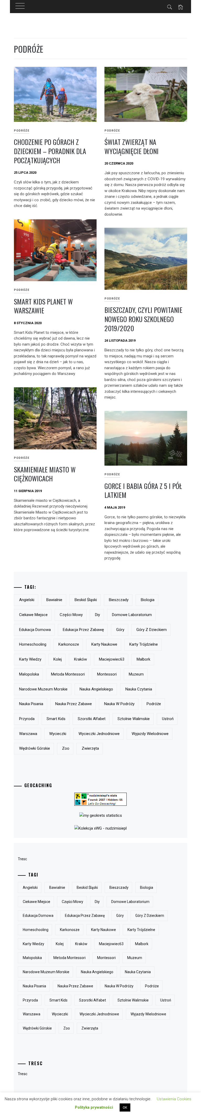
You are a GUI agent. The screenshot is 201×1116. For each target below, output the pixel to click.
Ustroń (168, 718)
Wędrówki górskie (34, 748)
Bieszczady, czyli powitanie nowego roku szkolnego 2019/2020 (143, 319)
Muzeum (136, 674)
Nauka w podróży (119, 703)
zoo (65, 748)
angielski (26, 599)
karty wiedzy (30, 659)
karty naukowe (104, 644)
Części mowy (71, 614)
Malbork (143, 659)
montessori (107, 674)
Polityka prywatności (94, 1107)
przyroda (27, 718)
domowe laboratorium (132, 614)
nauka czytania (138, 689)
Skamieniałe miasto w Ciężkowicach (45, 474)
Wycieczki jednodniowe (99, 733)
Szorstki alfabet (91, 718)
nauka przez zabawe (73, 703)
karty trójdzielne (143, 644)
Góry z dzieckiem (151, 629)
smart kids (56, 718)
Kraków (80, 659)
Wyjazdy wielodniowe (150, 733)
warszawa (28, 733)
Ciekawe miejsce (33, 614)
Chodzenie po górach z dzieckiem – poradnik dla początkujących (50, 151)
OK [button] (125, 1107)
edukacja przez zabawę (83, 629)
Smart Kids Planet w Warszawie (43, 306)
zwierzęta (90, 748)
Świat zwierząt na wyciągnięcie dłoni (131, 146)
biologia (147, 599)
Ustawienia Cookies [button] (174, 1099)
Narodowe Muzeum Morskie (43, 689)
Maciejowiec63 (111, 659)
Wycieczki (57, 733)
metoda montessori (68, 674)
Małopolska (29, 674)
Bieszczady (119, 599)
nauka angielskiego (96, 689)
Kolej (57, 659)
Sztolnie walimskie (134, 718)
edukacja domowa (35, 629)
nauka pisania (31, 703)
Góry (120, 629)
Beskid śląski (86, 599)
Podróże (21, 130)
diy (97, 614)
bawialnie (54, 599)
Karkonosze (68, 644)
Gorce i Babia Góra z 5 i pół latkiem (143, 490)
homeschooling (32, 644)
